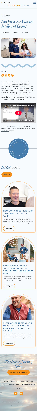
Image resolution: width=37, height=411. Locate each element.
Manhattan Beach (28, 385)
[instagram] (21, 393)
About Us (14, 381)
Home (6, 381)
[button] (7, 3)
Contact (18, 388)
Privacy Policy (31, 402)
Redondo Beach (14, 385)
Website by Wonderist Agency (18, 405)
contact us (5, 131)
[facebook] (15, 393)
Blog (3, 385)
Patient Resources (26, 381)
